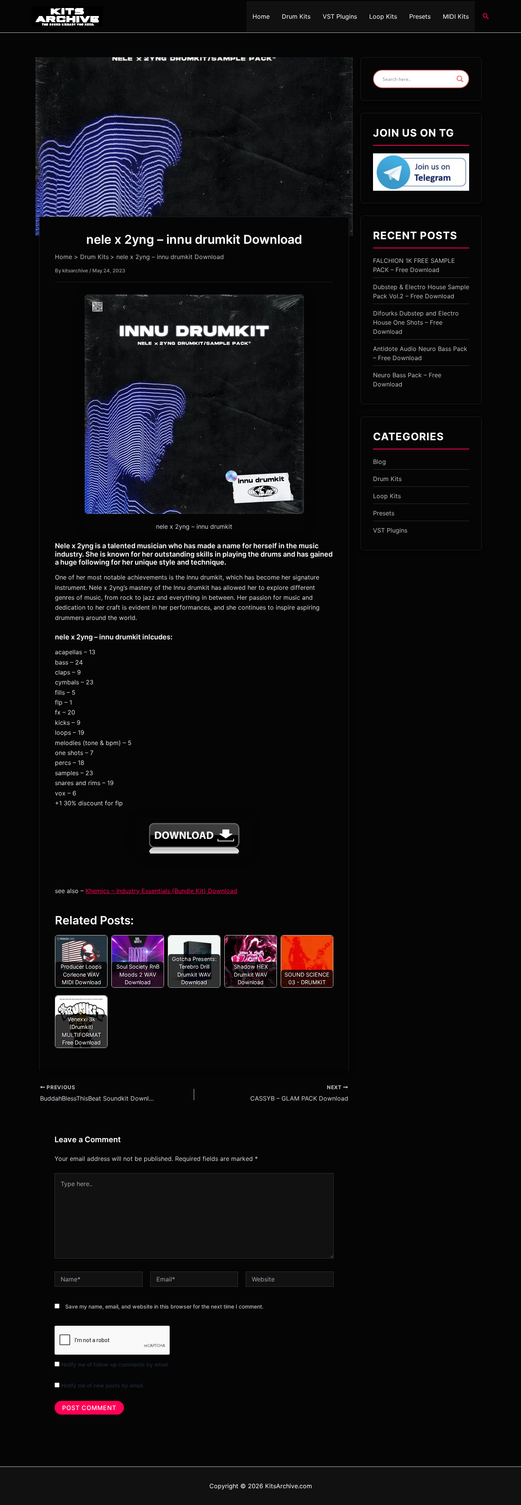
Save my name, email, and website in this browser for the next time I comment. (164, 1306)
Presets (420, 16)
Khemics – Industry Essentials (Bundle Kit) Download (161, 891)
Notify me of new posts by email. (102, 1385)
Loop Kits (383, 16)
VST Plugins (340, 16)
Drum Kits (296, 16)
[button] (485, 16)
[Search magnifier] (460, 79)
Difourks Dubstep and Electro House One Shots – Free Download (416, 322)
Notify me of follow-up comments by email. (115, 1364)
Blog (379, 461)
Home (261, 16)
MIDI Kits (456, 16)
